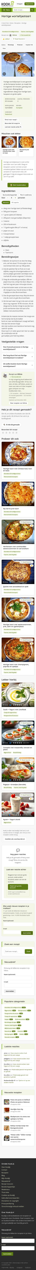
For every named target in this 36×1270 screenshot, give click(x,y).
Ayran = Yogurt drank (11, 819)
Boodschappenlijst (8, 1187)
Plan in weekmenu (26, 195)
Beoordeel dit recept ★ (12, 123)
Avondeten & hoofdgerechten (10, 31)
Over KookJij (6, 1167)
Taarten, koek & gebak (27, 31)
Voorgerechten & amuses (11, 715)
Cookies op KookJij (8, 1195)
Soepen (8, 1019)
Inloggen (19, 4)
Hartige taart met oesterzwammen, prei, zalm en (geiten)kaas (17, 625)
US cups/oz (15, 202)
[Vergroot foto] (4, 74)
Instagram (19, 1267)
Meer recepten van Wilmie (18, 403)
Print (4, 48)
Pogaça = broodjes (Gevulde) (14, 784)
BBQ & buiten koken (12, 1028)
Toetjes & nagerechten (10, 712)
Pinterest (19, 45)
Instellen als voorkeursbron (15, 839)
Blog (3, 1175)
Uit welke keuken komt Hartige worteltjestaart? (15, 365)
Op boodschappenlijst (10, 195)
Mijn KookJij (6, 1178)
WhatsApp (11, 45)
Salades (23, 1034)
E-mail (5, 929)
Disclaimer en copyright (10, 1201)
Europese (19, 108)
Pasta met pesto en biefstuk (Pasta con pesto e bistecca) (20, 1101)
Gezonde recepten (11, 1037)
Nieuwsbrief (6, 1181)
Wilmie (19, 374)
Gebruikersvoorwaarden (10, 1198)
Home (11, 23)
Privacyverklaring (8, 1204)
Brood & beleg (17, 752)
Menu (8, 10)
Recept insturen (7, 1184)
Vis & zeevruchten (22, 1019)
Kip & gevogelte (11, 1034)
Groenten (22, 1031)
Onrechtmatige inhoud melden (13, 1206)
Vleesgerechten (24, 1010)
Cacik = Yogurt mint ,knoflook (14, 709)
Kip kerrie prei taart (11, 509)
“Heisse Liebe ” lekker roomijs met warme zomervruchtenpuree (20, 1137)
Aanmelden (27, 933)
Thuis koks (5, 1192)
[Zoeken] (32, 10)
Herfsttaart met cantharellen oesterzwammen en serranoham (16, 548)
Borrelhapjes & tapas (12, 1022)
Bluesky (12, 1267)
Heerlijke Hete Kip (16, 1109)
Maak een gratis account (16, 887)
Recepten (17, 23)
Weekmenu (6, 1190)
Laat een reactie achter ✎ (13, 127)
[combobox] (21, 10)
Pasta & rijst (10, 1031)
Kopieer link (29, 45)
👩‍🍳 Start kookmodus (18, 185)
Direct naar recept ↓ (11, 119)
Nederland (8, 114)
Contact (4, 1170)
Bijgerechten (7, 752)
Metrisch (6, 202)
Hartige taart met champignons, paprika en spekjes (16, 665)
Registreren (29, 4)
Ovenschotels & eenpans (11, 476)
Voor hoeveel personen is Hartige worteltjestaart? (15, 348)
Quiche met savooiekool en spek (15, 587)
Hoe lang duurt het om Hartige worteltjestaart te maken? (15, 356)
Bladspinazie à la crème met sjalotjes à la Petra (20, 1118)
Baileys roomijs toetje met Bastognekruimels (19, 1127)
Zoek (28, 951)
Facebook (28, 1267)
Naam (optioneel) (8, 921)
